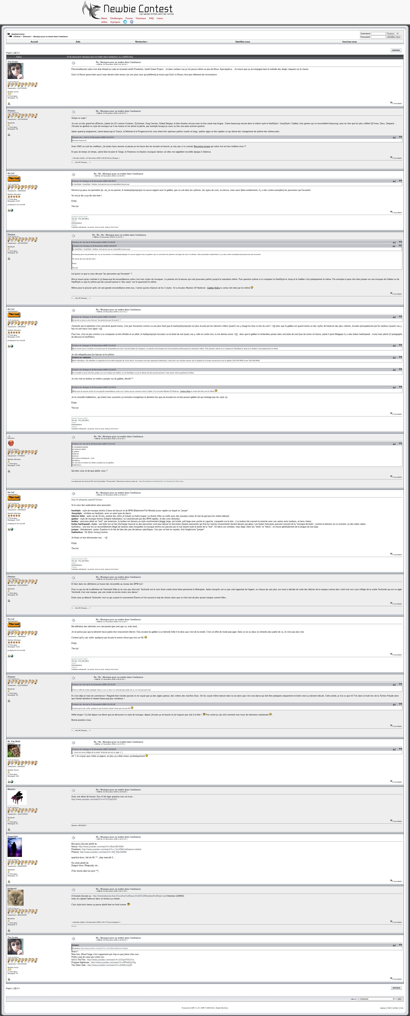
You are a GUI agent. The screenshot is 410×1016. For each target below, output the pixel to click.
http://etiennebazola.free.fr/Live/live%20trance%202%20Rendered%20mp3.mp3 (130, 896)
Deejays (11, 110)
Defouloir (27, 36)
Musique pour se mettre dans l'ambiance (50, 36)
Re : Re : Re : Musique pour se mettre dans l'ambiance (119, 235)
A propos (115, 22)
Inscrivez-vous (349, 42)
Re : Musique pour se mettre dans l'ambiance (118, 62)
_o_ (9, 436)
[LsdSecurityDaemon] (12, 211)
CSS (401, 1008)
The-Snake (13, 62)
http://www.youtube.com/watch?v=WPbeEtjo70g (113, 962)
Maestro (11, 789)
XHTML (395, 1008)
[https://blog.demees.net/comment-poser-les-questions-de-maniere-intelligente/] (12, 782)
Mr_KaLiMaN (14, 741)
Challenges (116, 18)
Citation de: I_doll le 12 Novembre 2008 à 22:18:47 (93, 137)
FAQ (151, 18)
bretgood (12, 888)
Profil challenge (13, 82)
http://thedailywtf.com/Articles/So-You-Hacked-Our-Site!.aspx (161, 481)
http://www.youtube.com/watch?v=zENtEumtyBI (109, 965)
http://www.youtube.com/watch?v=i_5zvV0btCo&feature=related (111, 849)
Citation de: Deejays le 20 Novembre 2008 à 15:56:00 (94, 749)
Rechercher (141, 42)
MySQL (383, 1008)
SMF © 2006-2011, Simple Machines (214, 1008)
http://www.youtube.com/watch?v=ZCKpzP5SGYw (110, 959)
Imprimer (396, 50)
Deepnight (13, 836)
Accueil (34, 42)
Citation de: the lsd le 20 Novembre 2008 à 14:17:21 (93, 444)
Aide (78, 42)
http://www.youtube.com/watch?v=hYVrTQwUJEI (94, 799)
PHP (389, 1008)
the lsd (11, 173)
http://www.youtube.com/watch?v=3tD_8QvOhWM (103, 852)
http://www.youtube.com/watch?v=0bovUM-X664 (100, 846)
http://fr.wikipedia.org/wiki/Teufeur (86, 499)
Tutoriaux (141, 18)
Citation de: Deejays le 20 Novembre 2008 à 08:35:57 (94, 181)
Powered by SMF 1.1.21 (191, 1008)
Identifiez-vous (242, 42)
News (104, 18)
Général (17, 36)
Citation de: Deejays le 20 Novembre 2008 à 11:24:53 (94, 317)
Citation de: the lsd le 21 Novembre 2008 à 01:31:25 (93, 684)
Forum (129, 18)
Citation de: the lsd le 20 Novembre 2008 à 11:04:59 (93, 242)
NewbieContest (18, 34)
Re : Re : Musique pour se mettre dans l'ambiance (118, 174)
